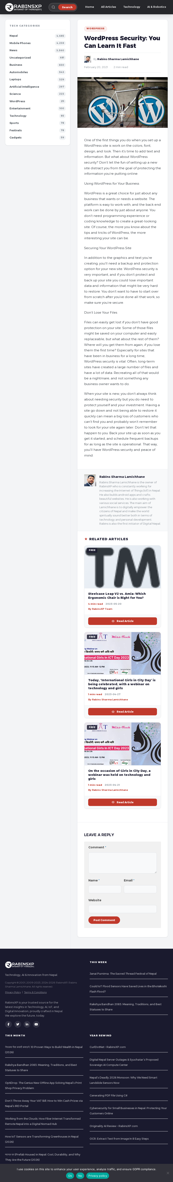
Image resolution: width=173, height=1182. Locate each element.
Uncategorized (20, 57)
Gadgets (15, 137)
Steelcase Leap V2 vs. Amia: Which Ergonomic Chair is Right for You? (117, 596)
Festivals (15, 130)
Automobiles (18, 72)
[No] (168, 1173)
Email (129, 880)
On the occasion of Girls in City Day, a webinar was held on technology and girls (119, 775)
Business (15, 64)
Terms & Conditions (35, 992)
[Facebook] (8, 1024)
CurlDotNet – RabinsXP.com (108, 1047)
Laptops (15, 79)
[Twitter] (17, 1024)
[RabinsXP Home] (24, 7)
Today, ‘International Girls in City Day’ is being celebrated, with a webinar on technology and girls (121, 684)
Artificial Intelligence (24, 86)
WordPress (17, 101)
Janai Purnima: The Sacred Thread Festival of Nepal (123, 973)
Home (89, 6)
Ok (70, 1175)
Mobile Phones (20, 43)
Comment (97, 847)
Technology (131, 6)
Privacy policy (97, 1175)
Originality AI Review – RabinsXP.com (114, 1126)
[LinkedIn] (27, 1024)
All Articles (108, 6)
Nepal (13, 35)
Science (15, 93)
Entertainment (19, 108)
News (13, 50)
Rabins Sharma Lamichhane (118, 59)
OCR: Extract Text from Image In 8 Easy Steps (119, 1138)
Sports (14, 123)
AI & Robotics (156, 6)
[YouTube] (36, 1024)
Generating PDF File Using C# (108, 1095)
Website (94, 900)
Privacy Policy (13, 992)
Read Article (125, 621)
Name (94, 880)
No (80, 1175)
